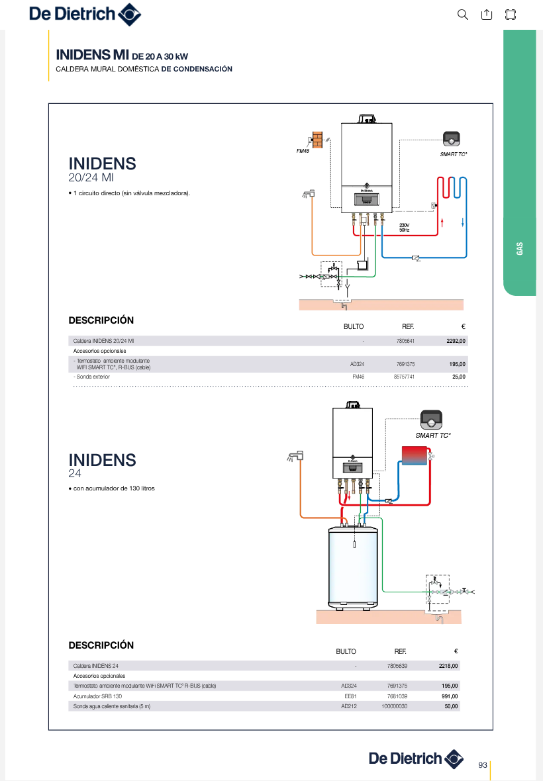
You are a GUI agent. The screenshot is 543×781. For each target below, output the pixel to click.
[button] (463, 15)
